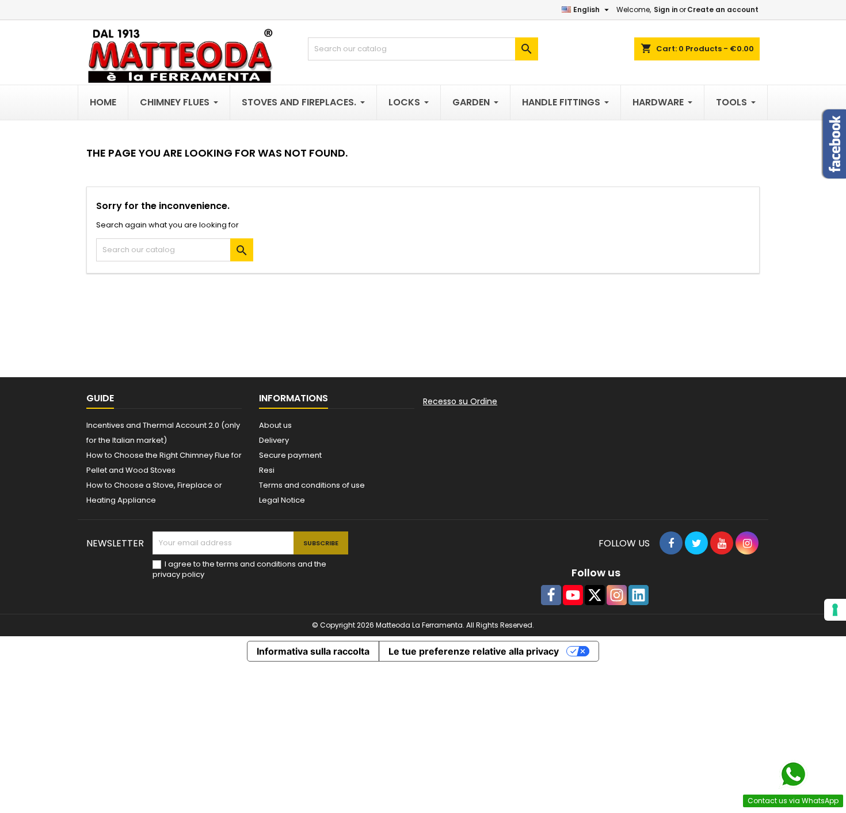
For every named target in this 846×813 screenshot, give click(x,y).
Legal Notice (282, 500)
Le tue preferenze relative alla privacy (473, 651)
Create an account (723, 9)
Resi (267, 470)
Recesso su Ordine (460, 401)
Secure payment (290, 455)
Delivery (274, 440)
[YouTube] (573, 595)
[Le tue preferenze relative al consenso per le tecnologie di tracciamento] (835, 610)
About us (275, 425)
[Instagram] (617, 595)
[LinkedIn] (638, 595)
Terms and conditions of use (312, 485)
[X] (595, 595)
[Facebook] (551, 595)
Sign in (666, 9)
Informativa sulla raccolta (313, 651)
